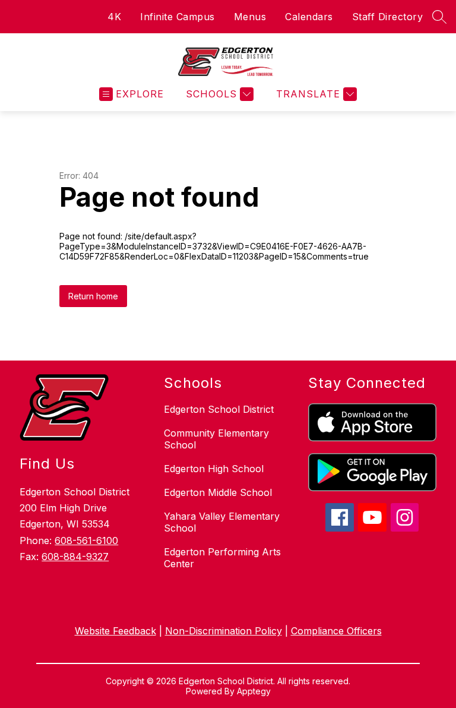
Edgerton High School (214, 469)
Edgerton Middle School (218, 492)
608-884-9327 (75, 556)
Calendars (309, 17)
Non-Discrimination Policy (223, 631)
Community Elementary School (216, 439)
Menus (250, 17)
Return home (93, 296)
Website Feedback (115, 631)
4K (114, 17)
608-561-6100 (86, 540)
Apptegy (254, 691)
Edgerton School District (219, 409)
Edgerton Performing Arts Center (222, 558)
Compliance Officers (336, 631)
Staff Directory (387, 17)
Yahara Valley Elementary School (222, 522)
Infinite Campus (177, 17)
